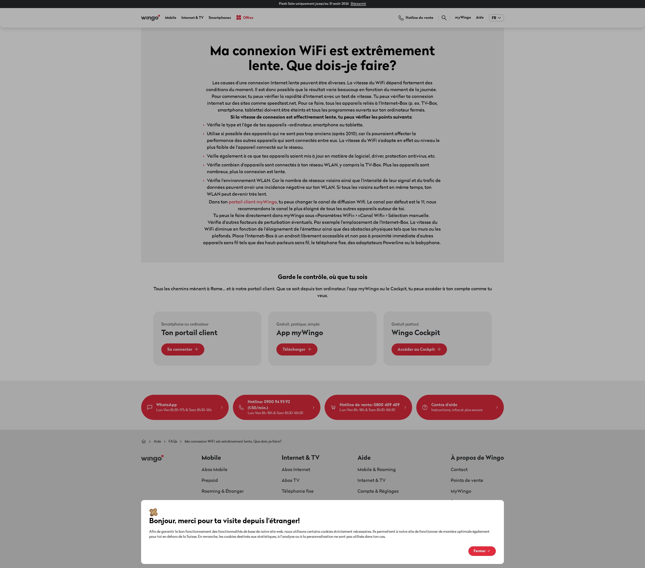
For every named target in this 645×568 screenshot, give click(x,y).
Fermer (480, 551)
